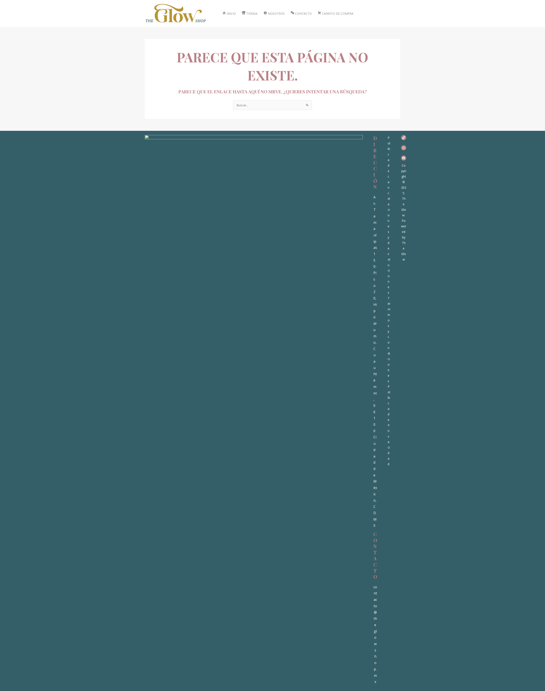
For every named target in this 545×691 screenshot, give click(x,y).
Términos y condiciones (389, 339)
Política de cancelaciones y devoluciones (389, 215)
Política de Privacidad (389, 425)
